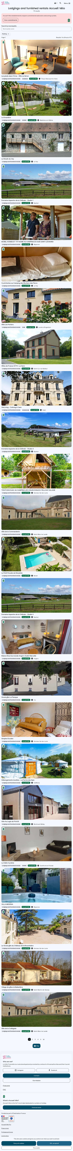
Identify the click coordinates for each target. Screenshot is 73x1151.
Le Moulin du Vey (7, 159)
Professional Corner (7, 1132)
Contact (36, 1076)
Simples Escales (7, 739)
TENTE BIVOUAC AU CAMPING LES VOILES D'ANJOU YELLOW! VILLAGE (28, 490)
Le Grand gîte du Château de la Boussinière (17, 946)
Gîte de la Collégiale (8, 1028)
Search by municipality (8, 26)
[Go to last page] (43, 1039)
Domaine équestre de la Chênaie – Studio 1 (17, 200)
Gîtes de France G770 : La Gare (13, 366)
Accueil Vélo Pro (6, 1124)
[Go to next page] (40, 1039)
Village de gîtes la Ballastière (12, 987)
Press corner (5, 1128)
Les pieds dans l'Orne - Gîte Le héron (15, 76)
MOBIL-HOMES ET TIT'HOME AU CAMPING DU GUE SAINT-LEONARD (27, 242)
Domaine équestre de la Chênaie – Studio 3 (17, 614)
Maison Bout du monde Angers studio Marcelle (18, 656)
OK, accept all (54, 1143)
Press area (6, 1086)
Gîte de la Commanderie (10, 532)
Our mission (37, 1080)
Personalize (36, 1148)
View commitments (10, 20)
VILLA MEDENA (7, 904)
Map (37, 1046)
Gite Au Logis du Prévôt (10, 821)
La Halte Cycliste (7, 863)
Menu (66, 3)
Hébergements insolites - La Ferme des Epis (17, 780)
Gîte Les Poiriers (7, 325)
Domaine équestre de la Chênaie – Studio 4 (17, 449)
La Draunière (6, 117)
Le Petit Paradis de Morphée (12, 573)
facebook (54, 1070)
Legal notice (5, 1136)
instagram (20, 1070)
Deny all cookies (19, 1143)
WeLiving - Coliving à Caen (11, 407)
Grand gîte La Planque (9, 697)
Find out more (36, 1107)
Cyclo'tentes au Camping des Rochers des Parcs (19, 283)
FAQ (4, 1089)
